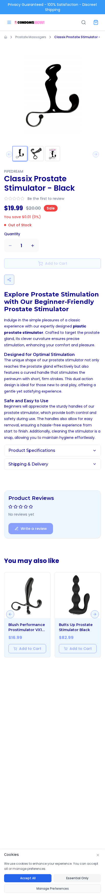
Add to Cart (30, 648)
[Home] (29, 22)
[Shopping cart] (96, 22)
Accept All (28, 878)
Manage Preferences (52, 888)
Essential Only (77, 878)
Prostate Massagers (30, 37)
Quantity (12, 233)
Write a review (34, 528)
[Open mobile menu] (9, 22)
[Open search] (83, 22)
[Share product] (9, 280)
